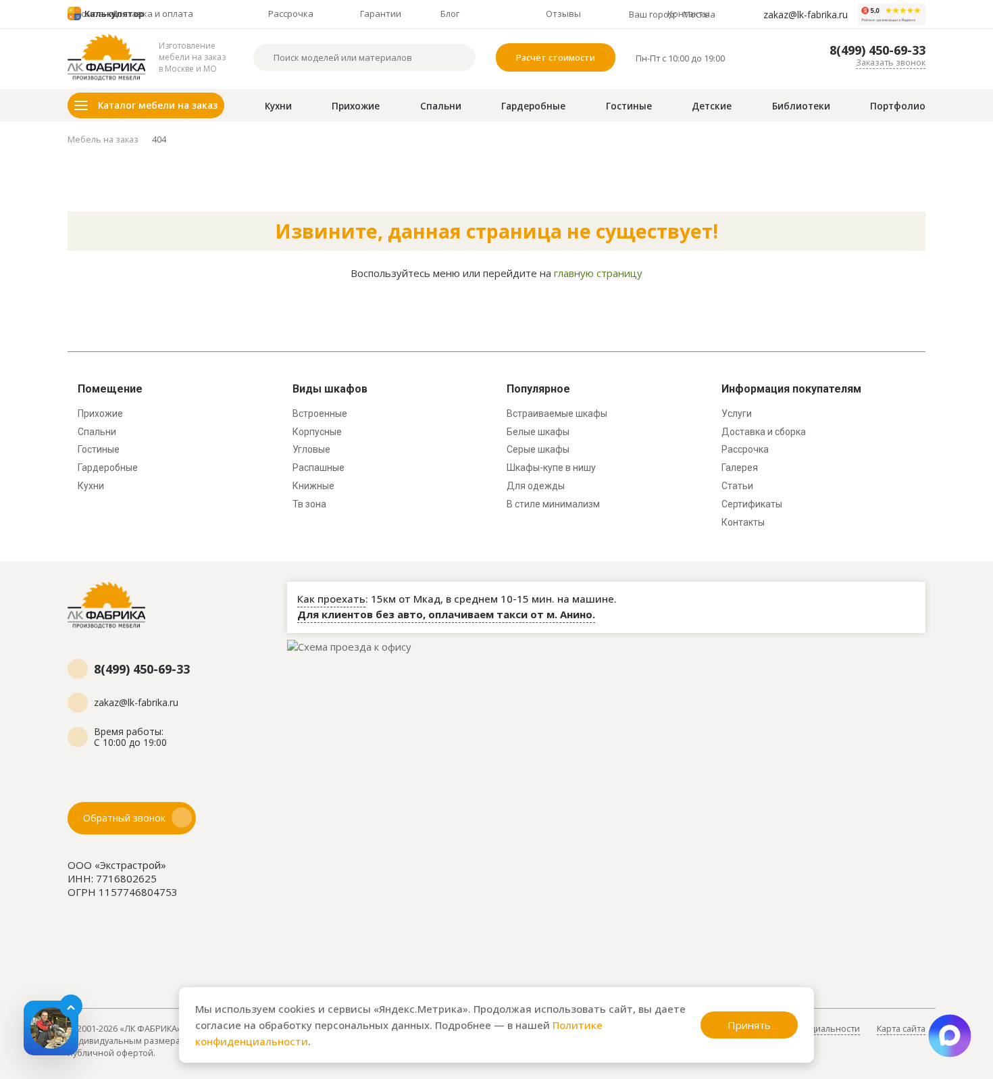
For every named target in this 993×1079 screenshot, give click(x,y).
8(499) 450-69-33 (877, 50)
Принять (749, 1025)
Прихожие (356, 106)
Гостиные (629, 106)
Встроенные (319, 413)
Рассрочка (745, 449)
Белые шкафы (538, 431)
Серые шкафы (538, 449)
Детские (712, 106)
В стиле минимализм (553, 504)
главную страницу (598, 273)
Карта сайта (901, 1028)
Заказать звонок (890, 62)
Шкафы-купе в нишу (551, 467)
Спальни (440, 106)
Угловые (311, 449)
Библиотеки (801, 106)
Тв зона (309, 504)
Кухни (278, 106)
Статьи (737, 485)
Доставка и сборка (763, 431)
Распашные (318, 467)
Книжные (313, 485)
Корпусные (317, 431)
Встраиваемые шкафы (557, 413)
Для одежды (536, 485)
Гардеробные (533, 106)
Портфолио (897, 106)
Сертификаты (751, 504)
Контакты (743, 522)
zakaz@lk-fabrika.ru (805, 14)
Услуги (736, 413)
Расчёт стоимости (555, 57)
